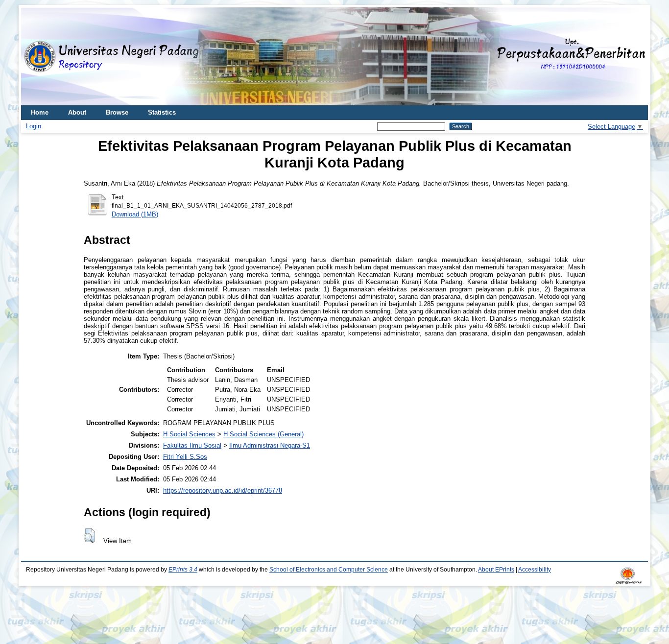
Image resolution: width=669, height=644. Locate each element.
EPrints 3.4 (182, 569)
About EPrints (496, 569)
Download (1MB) (135, 214)
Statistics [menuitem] (162, 112)
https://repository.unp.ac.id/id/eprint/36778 (222, 490)
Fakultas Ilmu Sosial (192, 445)
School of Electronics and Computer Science (328, 569)
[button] (89, 535)
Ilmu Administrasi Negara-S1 (269, 445)
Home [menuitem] (39, 112)
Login (33, 126)
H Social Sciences (189, 434)
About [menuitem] (77, 112)
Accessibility (534, 569)
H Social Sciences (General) (263, 434)
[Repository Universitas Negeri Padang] (36, 56)
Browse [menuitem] (117, 112)
